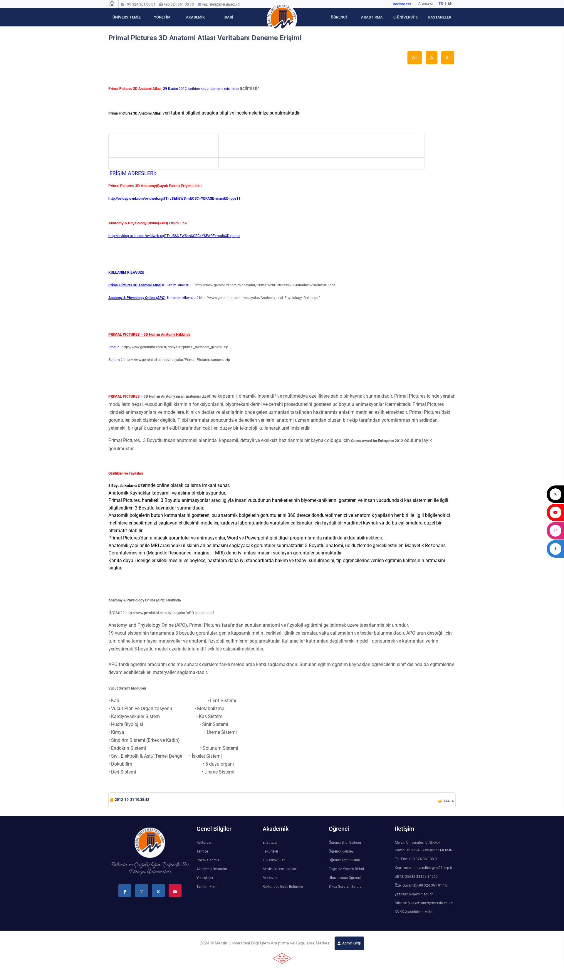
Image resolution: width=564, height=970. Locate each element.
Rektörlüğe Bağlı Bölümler (283, 887)
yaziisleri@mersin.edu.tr (221, 4)
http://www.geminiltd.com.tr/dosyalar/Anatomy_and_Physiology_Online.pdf (259, 298)
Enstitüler (270, 842)
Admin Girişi (351, 943)
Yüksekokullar (274, 860)
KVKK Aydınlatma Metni (414, 912)
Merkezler (270, 878)
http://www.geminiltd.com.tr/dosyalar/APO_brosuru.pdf (169, 613)
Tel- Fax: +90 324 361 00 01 (417, 859)
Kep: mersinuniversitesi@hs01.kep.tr (423, 868)
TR (441, 3)
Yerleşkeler (205, 878)
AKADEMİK (195, 17)
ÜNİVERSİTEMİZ (127, 17)
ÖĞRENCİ (339, 17)
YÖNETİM (162, 17)
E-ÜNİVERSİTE (405, 17)
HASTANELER (439, 17)
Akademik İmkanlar (212, 869)
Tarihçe (202, 851)
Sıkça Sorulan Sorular (346, 887)
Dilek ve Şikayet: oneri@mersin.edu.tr (424, 903)
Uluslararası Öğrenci (345, 878)
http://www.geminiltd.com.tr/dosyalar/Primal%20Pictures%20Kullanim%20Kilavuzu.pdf (265, 285)
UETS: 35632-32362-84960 (416, 877)
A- (448, 57)
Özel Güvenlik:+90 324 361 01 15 (421, 885)
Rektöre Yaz (402, 4)
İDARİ (228, 17)
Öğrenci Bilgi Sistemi (345, 842)
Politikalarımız (208, 860)
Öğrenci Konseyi (341, 851)
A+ (414, 57)
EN (451, 3)
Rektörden (204, 842)
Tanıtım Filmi (207, 887)
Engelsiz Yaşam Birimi (346, 869)
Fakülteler (270, 851)
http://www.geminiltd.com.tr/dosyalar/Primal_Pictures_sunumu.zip (176, 360)
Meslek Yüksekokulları (280, 869)
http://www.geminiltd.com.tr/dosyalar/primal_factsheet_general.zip (175, 347)
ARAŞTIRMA (372, 17)
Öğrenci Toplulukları (344, 860)
